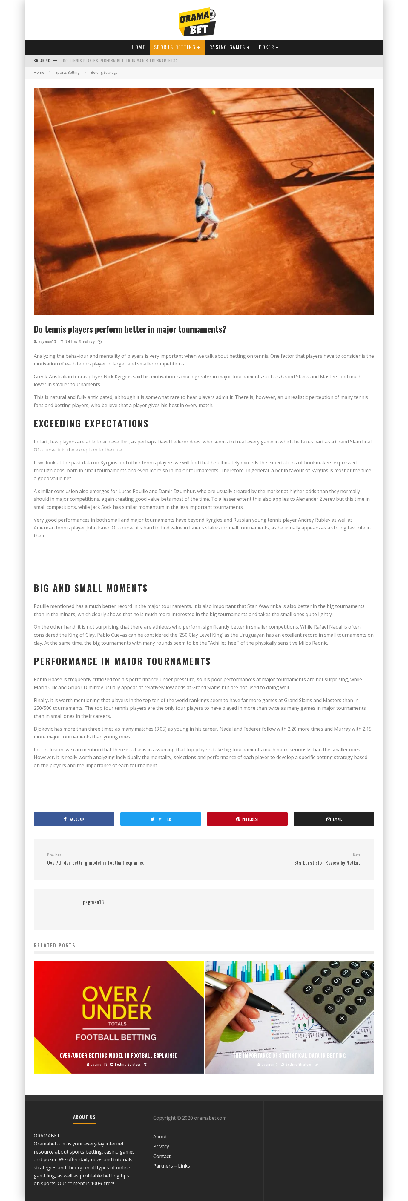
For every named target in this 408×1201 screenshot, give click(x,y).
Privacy (161, 1146)
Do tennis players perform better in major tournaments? (120, 60)
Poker (266, 47)
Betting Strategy (79, 341)
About (160, 1136)
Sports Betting (175, 47)
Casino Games (227, 47)
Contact (162, 1156)
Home (138, 47)
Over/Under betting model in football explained (96, 859)
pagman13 (46, 341)
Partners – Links (171, 1165)
